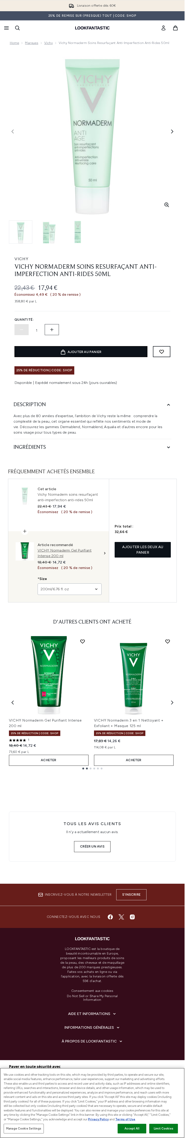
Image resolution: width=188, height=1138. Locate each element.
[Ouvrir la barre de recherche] (17, 28)
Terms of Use (125, 1119)
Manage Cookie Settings (23, 1128)
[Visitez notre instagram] (132, 916)
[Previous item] (12, 702)
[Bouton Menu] (6, 28)
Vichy (48, 43)
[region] (92, 1103)
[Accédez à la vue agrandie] (166, 204)
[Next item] (172, 702)
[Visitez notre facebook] (110, 916)
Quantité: (24, 320)
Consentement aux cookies (92, 991)
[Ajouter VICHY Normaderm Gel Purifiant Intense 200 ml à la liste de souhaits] (82, 641)
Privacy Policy (98, 1119)
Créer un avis (92, 846)
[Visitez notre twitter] (121, 916)
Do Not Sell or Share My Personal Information (92, 998)
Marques (31, 43)
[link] (163, 28)
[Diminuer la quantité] (21, 329)
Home (14, 43)
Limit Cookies (163, 1128)
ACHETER (48, 760)
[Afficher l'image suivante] (172, 131)
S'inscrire (131, 895)
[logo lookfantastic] (92, 28)
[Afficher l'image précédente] (12, 131)
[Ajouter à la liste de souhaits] (161, 351)
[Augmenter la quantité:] (52, 329)
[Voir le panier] (175, 28)
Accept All (131, 1128)
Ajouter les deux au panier (142, 550)
